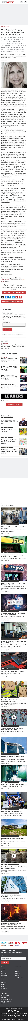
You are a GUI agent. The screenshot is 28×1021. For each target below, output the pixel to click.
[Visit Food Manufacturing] (10, 943)
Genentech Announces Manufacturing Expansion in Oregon (11, 895)
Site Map (15, 1016)
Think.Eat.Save (5, 279)
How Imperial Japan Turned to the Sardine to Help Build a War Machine (13, 345)
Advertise (16, 1013)
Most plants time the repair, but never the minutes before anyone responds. (13, 530)
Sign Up (5, 962)
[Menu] (25, 2)
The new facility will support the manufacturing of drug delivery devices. (13, 899)
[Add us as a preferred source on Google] (20, 297)
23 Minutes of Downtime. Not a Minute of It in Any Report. (9, 359)
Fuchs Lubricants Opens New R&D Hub (11, 811)
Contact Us (9, 1013)
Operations (5, 26)
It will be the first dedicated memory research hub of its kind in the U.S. (13, 842)
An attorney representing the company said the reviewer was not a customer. (12, 617)
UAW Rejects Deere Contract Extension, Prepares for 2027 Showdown (9, 368)
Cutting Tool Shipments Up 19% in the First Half (13, 784)
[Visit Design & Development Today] (3, 943)
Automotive (5, 920)
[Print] (2, 297)
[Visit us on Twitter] (12, 1011)
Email (2, 955)
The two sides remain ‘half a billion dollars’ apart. (13, 558)
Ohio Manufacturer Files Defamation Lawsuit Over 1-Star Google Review (9, 386)
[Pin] (16, 297)
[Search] (21, 2)
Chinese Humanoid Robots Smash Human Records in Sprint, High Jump (12, 729)
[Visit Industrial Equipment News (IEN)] (17, 943)
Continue (7, 329)
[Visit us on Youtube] (15, 1011)
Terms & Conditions (8, 1015)
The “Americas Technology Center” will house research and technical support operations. (12, 814)
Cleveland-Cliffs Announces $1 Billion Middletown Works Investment (11, 924)
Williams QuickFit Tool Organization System (12, 671)
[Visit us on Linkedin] (18, 1011)
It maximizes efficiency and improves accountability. (10, 674)
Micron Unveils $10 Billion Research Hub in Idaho (12, 839)
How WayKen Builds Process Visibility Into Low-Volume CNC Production (13, 642)
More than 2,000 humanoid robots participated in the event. (13, 732)
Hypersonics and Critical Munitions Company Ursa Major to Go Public (9, 377)
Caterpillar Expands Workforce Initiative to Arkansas (12, 757)
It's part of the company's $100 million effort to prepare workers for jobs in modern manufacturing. (13, 760)
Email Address (6, 322)
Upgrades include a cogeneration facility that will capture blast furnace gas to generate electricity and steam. (13, 928)
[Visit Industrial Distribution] (3, 945)
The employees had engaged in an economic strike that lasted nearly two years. (13, 704)
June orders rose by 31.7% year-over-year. (11, 786)
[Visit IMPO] (24, 943)
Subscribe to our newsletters (14, 292)
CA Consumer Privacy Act (20, 1015)
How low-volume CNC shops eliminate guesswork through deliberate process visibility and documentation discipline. (13, 646)
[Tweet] (13, 297)
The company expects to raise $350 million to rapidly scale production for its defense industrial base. (13, 588)
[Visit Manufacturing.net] (10, 945)
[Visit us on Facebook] (9, 1011)
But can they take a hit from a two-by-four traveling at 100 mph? (13, 870)
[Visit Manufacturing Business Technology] (17, 945)
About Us (3, 1013)
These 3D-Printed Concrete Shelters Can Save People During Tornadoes (13, 867)
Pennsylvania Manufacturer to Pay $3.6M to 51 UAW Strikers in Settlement (13, 700)
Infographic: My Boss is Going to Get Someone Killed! (8, 441)
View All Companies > (14, 404)
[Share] (6, 297)
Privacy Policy (23, 1013)
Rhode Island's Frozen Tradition (8, 430)
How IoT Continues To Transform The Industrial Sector (9, 421)
